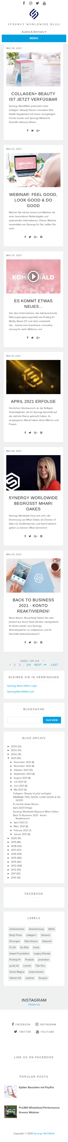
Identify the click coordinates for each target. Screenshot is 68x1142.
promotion (43, 959)
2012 (14, 869)
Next (38, 665)
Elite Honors (31, 941)
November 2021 (23, 766)
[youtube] (44, 3)
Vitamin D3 (15, 978)
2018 (14, 846)
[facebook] (24, 3)
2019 (14, 842)
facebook (23, 1024)
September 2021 (23, 773)
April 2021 (19, 822)
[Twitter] (32, 131)
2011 (13, 873)
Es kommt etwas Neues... (26, 804)
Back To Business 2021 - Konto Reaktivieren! (33, 605)
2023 (14, 750)
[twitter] (37, 3)
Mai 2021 (19, 789)
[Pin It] (41, 237)
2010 (14, 877)
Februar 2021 (21, 830)
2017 (14, 849)
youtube (47, 1031)
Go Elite (24, 947)
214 (28, 665)
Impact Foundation (19, 953)
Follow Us (34, 1004)
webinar (30, 978)
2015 (14, 857)
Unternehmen (36, 971)
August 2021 (21, 777)
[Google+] (38, 131)
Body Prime (15, 935)
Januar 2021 (21, 834)
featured (46, 941)
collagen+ (31, 935)
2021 (14, 758)
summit (27, 965)
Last (54, 665)
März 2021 (20, 826)
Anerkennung (36, 929)
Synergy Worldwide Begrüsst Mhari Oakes (33, 503)
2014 (14, 861)
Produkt (29, 959)
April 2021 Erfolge (33, 401)
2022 (14, 754)
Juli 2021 (19, 781)
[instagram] (31, 3)
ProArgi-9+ (15, 959)
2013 (14, 865)
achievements (16, 929)
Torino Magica (16, 971)
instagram (48, 1024)
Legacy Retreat (42, 953)
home (36, 947)
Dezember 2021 (23, 762)
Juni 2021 (19, 785)
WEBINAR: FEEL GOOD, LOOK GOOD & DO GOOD (33, 200)
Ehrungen (14, 941)
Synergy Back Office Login (22, 685)
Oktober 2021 (21, 770)
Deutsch (45, 935)
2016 (14, 854)
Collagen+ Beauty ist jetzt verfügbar (32, 793)
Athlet (51, 929)
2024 (14, 746)
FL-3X (12, 947)
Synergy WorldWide (44, 1133)
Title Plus (40, 965)
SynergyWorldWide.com (20, 691)
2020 (14, 838)
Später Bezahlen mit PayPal (36, 1087)
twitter (25, 1031)
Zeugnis (43, 978)
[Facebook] (27, 131)
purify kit (14, 965)
